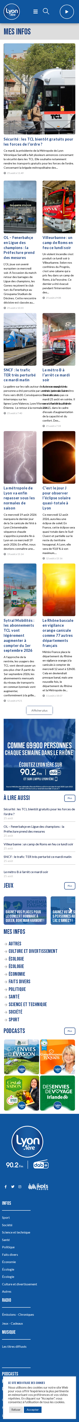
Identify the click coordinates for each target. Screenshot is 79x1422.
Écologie (16, 959)
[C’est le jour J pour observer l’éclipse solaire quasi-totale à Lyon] (59, 457)
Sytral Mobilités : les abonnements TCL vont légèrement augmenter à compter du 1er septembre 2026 (19, 635)
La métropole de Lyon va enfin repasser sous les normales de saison (19, 498)
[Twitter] (12, 1186)
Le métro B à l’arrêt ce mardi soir (56, 375)
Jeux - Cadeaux (12, 1323)
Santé (14, 997)
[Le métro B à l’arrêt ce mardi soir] (59, 339)
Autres (15, 944)
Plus (70, 798)
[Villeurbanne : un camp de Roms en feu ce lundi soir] (59, 207)
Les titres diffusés (14, 1346)
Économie (17, 974)
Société (15, 1012)
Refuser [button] (16, 1409)
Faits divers (20, 982)
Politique (17, 989)
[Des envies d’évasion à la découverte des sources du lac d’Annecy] (22, 1058)
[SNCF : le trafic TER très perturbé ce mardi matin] (20, 339)
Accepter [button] (33, 1409)
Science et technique (28, 1004)
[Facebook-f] (5, 1186)
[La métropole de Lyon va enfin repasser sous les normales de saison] (20, 457)
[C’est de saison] (22, 1094)
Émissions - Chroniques (18, 1314)
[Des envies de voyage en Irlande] (57, 1094)
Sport (14, 1020)
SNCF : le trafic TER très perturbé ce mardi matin (20, 375)
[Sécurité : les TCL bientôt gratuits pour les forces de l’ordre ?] (39, 88)
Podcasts (10, 1374)
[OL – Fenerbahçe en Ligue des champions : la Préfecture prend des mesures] (20, 207)
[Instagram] (19, 1186)
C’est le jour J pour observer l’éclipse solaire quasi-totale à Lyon (57, 498)
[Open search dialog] (46, 12)
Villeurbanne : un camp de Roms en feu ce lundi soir (58, 242)
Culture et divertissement (33, 951)
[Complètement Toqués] (57, 1058)
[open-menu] (35, 12)
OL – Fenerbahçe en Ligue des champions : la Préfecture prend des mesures (19, 247)
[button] (70, 910)
